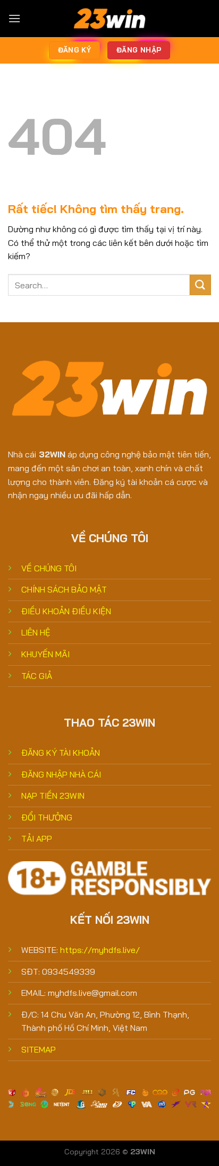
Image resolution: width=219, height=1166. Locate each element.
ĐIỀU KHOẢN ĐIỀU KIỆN (66, 611)
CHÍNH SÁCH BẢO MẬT (64, 589)
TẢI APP (36, 838)
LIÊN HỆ (35, 632)
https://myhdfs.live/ (100, 949)
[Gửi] (200, 285)
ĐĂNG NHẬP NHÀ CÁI (61, 774)
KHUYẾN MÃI (45, 654)
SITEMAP (38, 1049)
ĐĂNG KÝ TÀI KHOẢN (60, 752)
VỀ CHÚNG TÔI (49, 568)
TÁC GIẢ (36, 675)
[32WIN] (109, 18)
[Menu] (14, 18)
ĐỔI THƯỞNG (46, 817)
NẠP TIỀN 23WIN (53, 795)
